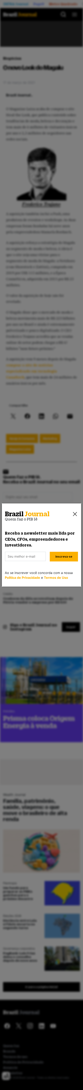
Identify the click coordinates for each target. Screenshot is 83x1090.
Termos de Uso (56, 578)
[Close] (75, 514)
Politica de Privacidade (22, 578)
